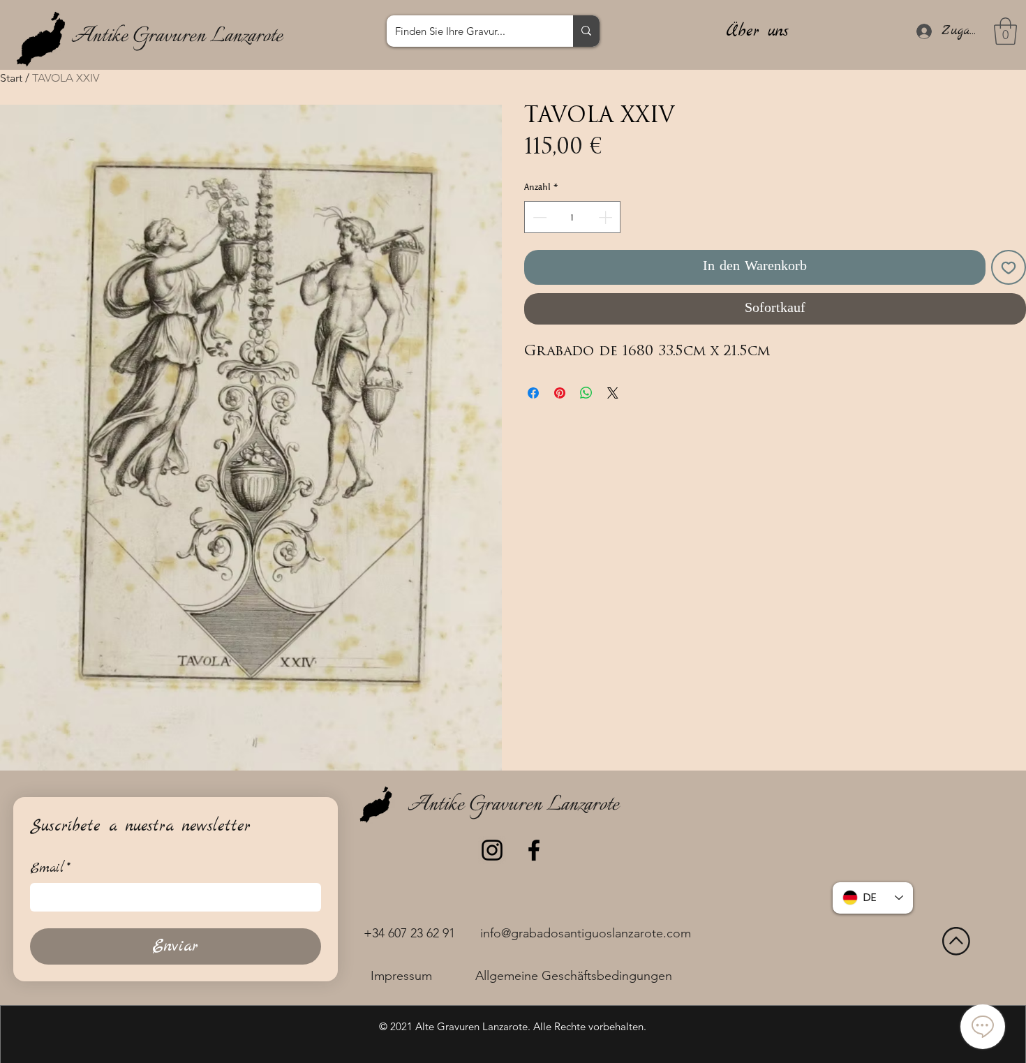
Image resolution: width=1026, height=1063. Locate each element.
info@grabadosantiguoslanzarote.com (585, 933)
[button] (1005, 31)
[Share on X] (612, 393)
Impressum (401, 975)
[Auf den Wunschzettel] (1008, 267)
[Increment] (606, 217)
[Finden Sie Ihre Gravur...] (586, 31)
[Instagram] (492, 850)
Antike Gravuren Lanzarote (177, 36)
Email (50, 868)
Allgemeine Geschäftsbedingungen (573, 975)
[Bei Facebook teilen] (533, 393)
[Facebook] (534, 850)
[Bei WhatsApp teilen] (586, 393)
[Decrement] (538, 217)
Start (11, 77)
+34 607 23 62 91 (409, 933)
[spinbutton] (572, 217)
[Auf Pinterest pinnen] (559, 393)
